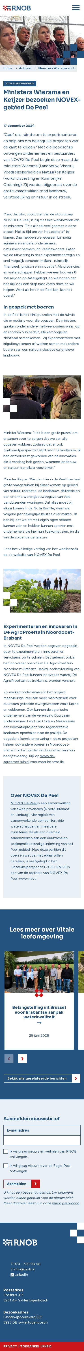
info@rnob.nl (24, 1269)
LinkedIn (21, 1274)
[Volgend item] (22, 1058)
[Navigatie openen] (76, 7)
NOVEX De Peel (24, 803)
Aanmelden (16, 1184)
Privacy (10, 1346)
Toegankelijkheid (36, 1346)
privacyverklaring (65, 1203)
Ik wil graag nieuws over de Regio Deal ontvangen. (40, 1168)
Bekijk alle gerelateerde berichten (37, 1078)
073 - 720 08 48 (27, 1264)
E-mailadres (18, 1130)
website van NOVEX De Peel (36, 554)
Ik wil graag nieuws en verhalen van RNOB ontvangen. (43, 1154)
